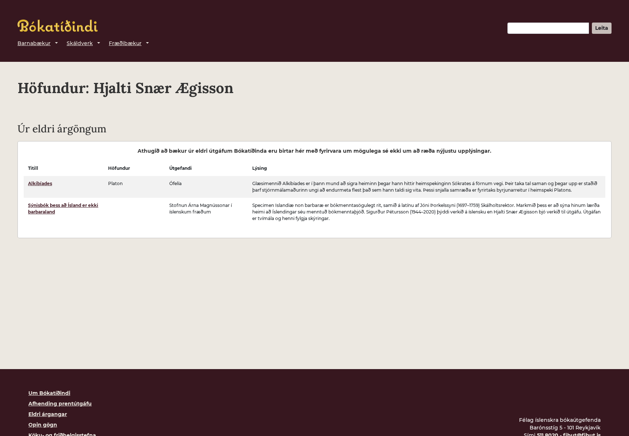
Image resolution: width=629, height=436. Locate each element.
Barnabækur (34, 43)
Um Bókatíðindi (49, 393)
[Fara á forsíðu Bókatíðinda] (57, 25)
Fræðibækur (125, 43)
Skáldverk (80, 43)
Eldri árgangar (47, 414)
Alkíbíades (40, 183)
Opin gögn (42, 424)
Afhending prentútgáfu (60, 403)
